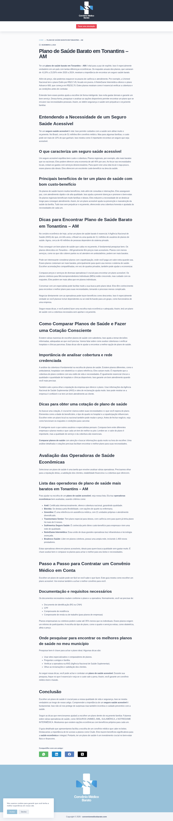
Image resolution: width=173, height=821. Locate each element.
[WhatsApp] (43, 754)
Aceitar (12, 812)
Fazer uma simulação (86, 26)
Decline (23, 812)
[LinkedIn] (56, 754)
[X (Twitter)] (82, 754)
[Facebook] (69, 754)
